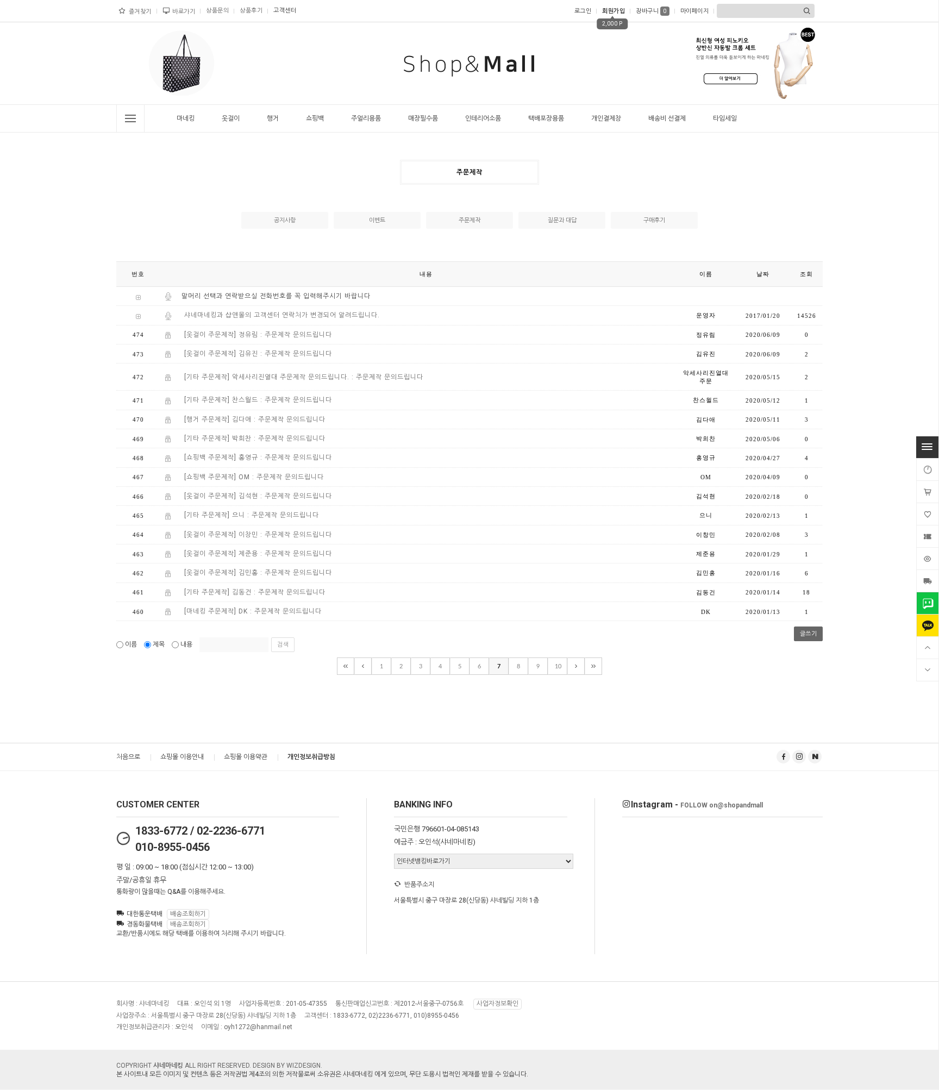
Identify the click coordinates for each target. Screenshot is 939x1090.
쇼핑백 (315, 118)
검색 (283, 644)
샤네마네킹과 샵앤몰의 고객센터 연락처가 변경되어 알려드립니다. (282, 316)
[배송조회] (927, 581)
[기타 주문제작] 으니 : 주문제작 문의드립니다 (251, 515)
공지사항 (285, 220)
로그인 (583, 11)
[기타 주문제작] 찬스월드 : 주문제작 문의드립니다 (258, 400)
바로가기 (183, 11)
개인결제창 (606, 118)
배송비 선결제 (667, 118)
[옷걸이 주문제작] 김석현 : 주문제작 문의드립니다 (258, 496)
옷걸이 (231, 118)
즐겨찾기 (140, 11)
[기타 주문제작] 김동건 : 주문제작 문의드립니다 (254, 592)
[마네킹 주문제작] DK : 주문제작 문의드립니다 (253, 611)
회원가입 (613, 11)
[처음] (345, 666)
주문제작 (469, 220)
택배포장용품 (546, 118)
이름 (131, 644)
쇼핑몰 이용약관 (245, 757)
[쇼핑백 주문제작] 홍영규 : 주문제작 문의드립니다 (258, 458)
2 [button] (185, 100)
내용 (186, 644)
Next (216, 65)
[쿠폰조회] (927, 536)
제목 (158, 644)
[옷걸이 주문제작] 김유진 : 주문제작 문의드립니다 (258, 354)
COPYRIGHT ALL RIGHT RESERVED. (184, 1065)
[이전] (363, 666)
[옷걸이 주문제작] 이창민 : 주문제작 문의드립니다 (258, 534)
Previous (146, 65)
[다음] (576, 666)
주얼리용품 (366, 118)
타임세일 (725, 118)
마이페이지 (694, 11)
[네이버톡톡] (927, 603)
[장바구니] (927, 492)
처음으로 (128, 757)
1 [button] (174, 100)
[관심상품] (927, 514)
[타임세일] (927, 469)
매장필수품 (423, 118)
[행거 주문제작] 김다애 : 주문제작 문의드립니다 (254, 419)
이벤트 (377, 220)
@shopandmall (721, 805)
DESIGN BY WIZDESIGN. (287, 1065)
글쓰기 (808, 633)
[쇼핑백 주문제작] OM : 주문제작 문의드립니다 (254, 477)
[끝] (593, 666)
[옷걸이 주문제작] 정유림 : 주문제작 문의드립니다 (258, 335)
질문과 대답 (562, 220)
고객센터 (284, 10)
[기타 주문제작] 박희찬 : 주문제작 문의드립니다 (254, 438)
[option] (181, 63)
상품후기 (251, 10)
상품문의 (217, 10)
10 (558, 666)
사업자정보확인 (497, 1004)
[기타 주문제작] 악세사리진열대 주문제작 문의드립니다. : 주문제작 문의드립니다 (303, 377)
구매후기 (654, 220)
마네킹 (186, 118)
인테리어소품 (483, 118)
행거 (273, 118)
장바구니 (651, 11)
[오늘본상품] (927, 558)
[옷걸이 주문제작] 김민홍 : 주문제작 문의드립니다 (258, 573)
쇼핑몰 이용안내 (182, 757)
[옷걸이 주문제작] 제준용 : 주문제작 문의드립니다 (258, 553)
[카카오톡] (927, 625)
